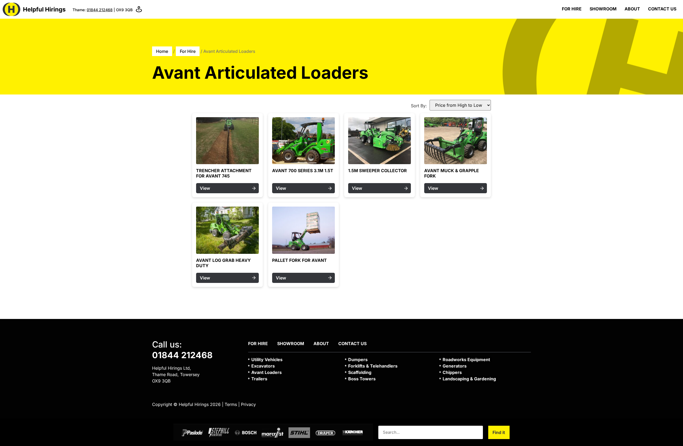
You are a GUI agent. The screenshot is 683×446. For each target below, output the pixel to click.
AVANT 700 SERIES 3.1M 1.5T (302, 170)
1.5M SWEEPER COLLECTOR (377, 170)
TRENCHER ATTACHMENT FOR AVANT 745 (224, 173)
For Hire (572, 8)
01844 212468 (100, 9)
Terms (231, 404)
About (632, 8)
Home (162, 51)
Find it (499, 432)
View (205, 188)
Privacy (248, 404)
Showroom (603, 8)
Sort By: (419, 106)
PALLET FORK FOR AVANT (299, 260)
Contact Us (662, 8)
